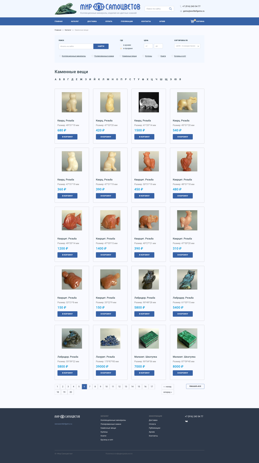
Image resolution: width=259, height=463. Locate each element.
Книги (163, 56)
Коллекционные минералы (74, 56)
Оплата (152, 424)
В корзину (67, 137)
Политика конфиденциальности (119, 453)
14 (132, 386)
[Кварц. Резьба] (72, 102)
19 (64, 392)
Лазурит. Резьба (105, 356)
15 (139, 386)
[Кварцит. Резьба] (149, 161)
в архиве (127, 45)
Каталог (68, 30)
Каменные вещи (129, 56)
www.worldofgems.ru (63, 424)
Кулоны (148, 56)
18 (58, 392)
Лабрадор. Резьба (144, 297)
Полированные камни (104, 56)
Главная (58, 30)
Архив (152, 432)
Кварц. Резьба (65, 120)
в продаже (128, 48)
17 (152, 386)
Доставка (153, 420)
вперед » (167, 392)
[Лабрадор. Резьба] (149, 279)
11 (113, 386)
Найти (101, 46)
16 (145, 386)
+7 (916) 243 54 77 (194, 416)
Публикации (154, 428)
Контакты (153, 435)
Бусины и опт (180, 56)
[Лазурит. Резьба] (110, 338)
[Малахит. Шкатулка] (149, 338)
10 (106, 386)
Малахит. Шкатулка (145, 356)
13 (126, 386)
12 (119, 386)
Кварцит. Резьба (144, 179)
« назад (168, 386)
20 (71, 392)
